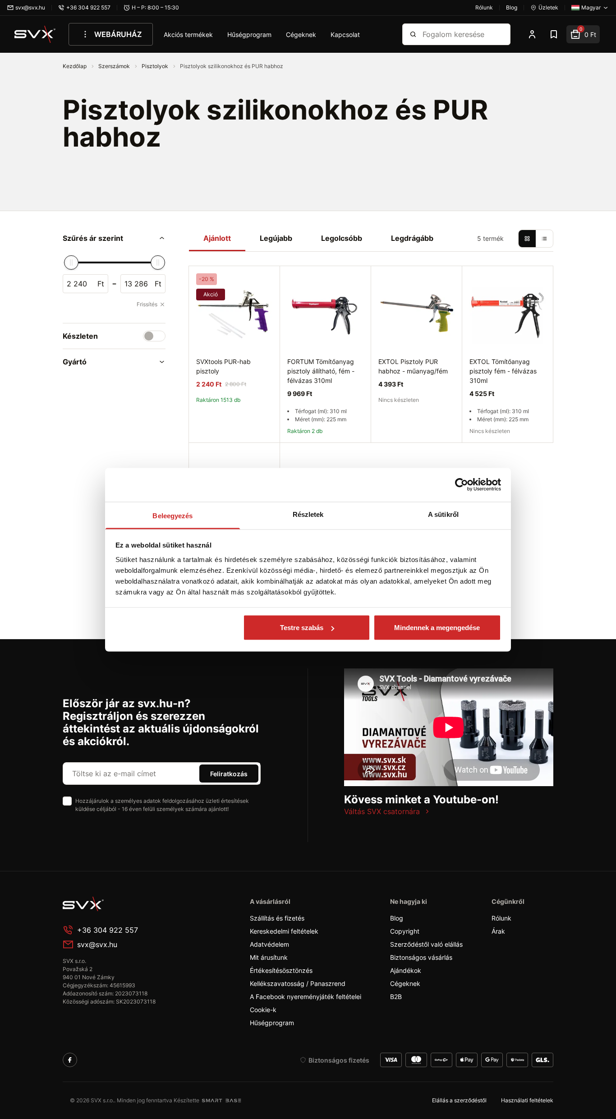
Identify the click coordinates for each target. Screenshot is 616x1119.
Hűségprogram (249, 34)
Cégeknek (301, 34)
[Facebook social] (70, 1060)
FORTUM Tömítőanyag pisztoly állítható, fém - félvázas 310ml (320, 371)
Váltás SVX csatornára (382, 811)
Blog (396, 918)
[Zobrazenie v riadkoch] (544, 238)
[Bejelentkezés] (532, 34)
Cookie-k (263, 1009)
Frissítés (147, 304)
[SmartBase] (221, 1100)
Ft (100, 283)
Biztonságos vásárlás (421, 957)
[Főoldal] (130, 904)
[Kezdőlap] (35, 34)
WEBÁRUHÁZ (118, 34)
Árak (498, 931)
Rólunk (501, 918)
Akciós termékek (188, 34)
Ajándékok (405, 970)
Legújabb (276, 238)
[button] (114, 238)
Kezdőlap (75, 66)
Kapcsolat (345, 34)
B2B (396, 996)
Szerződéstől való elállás (426, 944)
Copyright (404, 931)
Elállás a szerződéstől (459, 1100)
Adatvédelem (269, 944)
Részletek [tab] (308, 514)
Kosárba (325, 453)
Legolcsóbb (341, 238)
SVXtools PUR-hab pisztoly (223, 366)
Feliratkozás (229, 774)
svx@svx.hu (97, 944)
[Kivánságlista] (554, 34)
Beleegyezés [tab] (172, 515)
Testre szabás (301, 627)
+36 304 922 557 (107, 930)
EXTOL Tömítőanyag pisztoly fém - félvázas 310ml (503, 371)
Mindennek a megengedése (437, 627)
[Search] (413, 34)
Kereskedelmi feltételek (284, 931)
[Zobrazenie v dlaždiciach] (527, 238)
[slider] (71, 262)
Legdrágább (412, 238)
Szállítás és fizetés (277, 918)
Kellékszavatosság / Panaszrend (297, 983)
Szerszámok (114, 66)
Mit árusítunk (269, 957)
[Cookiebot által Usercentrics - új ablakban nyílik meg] (461, 485)
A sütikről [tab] (443, 514)
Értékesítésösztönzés (281, 970)
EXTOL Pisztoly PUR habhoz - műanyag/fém (413, 366)
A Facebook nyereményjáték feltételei (305, 996)
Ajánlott (217, 238)
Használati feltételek (527, 1100)
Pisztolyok (156, 66)
